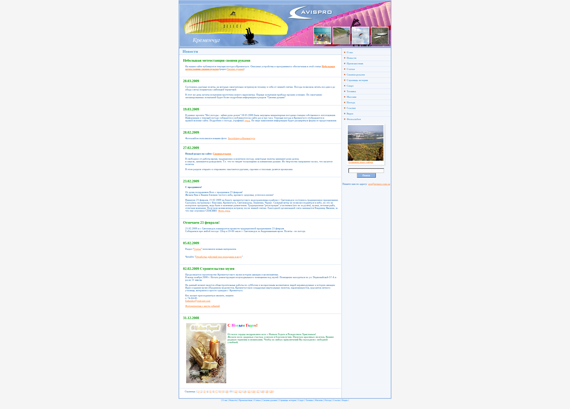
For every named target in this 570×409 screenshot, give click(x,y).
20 (271, 391)
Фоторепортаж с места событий (202, 306)
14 (244, 391)
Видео (349, 113)
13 (240, 391)
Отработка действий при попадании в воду (218, 256)
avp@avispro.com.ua (379, 184)
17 (258, 391)
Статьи (197, 249)
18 (262, 391)
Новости (350, 58)
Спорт (349, 85)
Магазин (350, 97)
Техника (350, 91)
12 (235, 391)
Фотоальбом (353, 119)
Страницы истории (356, 80)
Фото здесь (224, 210)
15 (249, 391)
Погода (350, 102)
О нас (349, 52)
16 (253, 391)
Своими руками (235, 69)
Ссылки (350, 108)
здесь (247, 120)
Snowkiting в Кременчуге (241, 138)
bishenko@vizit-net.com (197, 300)
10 (227, 391)
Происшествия (354, 63)
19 (267, 391)
